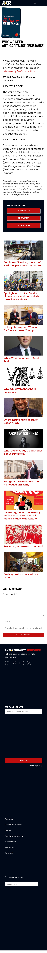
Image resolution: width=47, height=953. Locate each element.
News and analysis (13, 824)
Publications (10, 841)
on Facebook (23, 210)
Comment (10, 594)
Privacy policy (35, 765)
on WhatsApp (23, 225)
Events (8, 830)
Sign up (23, 760)
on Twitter (23, 218)
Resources (10, 847)
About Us (9, 819)
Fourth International (14, 836)
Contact (9, 853)
